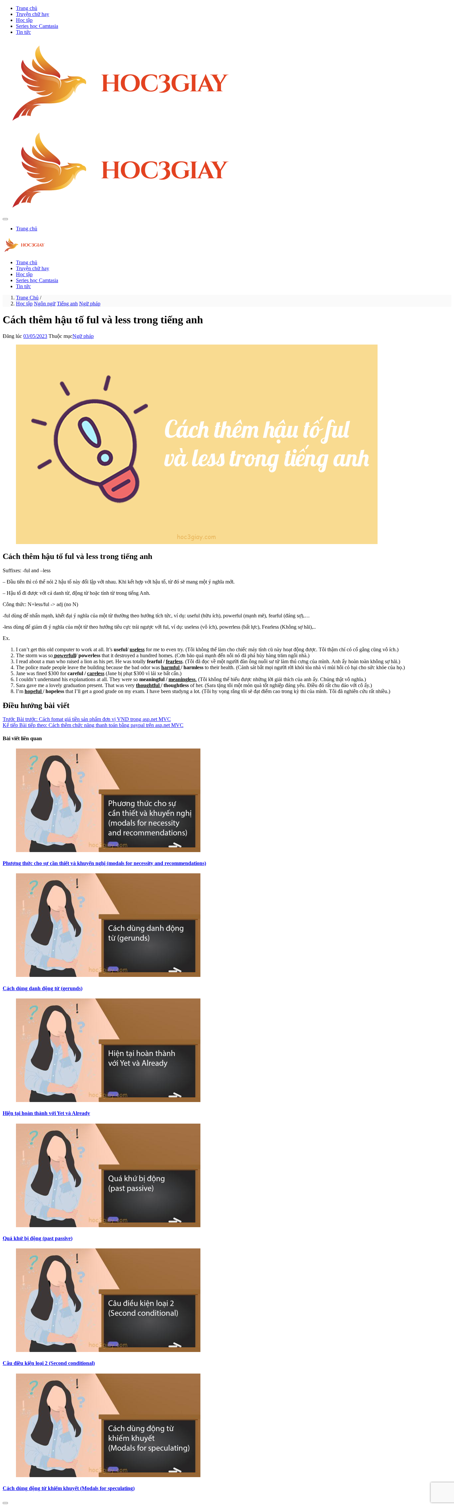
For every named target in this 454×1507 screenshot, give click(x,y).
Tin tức (23, 32)
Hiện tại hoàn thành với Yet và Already (46, 1113)
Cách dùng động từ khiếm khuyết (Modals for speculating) (69, 1488)
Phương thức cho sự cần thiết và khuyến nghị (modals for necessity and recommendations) (104, 863)
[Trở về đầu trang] (5, 1503)
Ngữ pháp (89, 303)
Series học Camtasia (37, 26)
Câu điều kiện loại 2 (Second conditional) (49, 1363)
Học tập (24, 20)
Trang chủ (26, 8)
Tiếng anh (67, 303)
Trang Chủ (27, 297)
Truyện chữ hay (32, 14)
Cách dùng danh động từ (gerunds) (42, 988)
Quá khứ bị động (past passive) (37, 1238)
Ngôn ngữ (45, 303)
